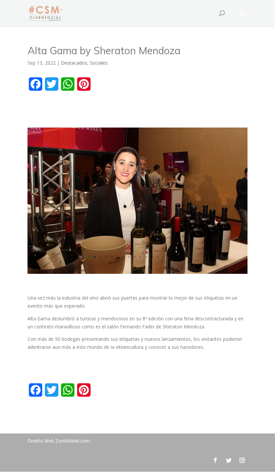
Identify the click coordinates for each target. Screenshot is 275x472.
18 (186, 257)
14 (163, 257)
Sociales (99, 63)
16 (174, 257)
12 (152, 257)
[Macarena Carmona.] (138, 273)
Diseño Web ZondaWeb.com (59, 441)
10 (140, 257)
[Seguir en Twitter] (228, 460)
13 (157, 257)
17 (180, 257)
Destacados (74, 63)
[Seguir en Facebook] (215, 460)
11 (146, 257)
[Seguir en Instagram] (242, 460)
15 (169, 257)
